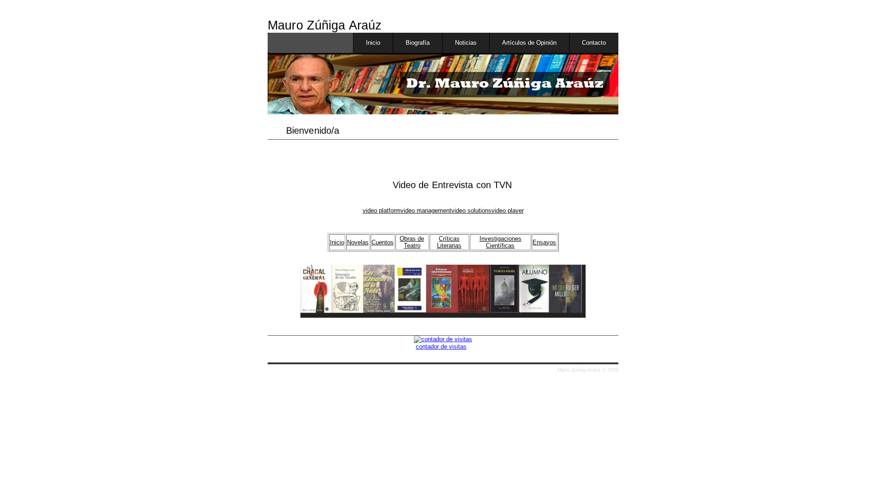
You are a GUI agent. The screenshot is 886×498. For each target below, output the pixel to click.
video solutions (471, 210)
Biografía (418, 42)
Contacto (594, 42)
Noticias (466, 42)
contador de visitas (441, 346)
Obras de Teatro (412, 242)
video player (507, 210)
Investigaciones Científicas (500, 242)
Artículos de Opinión (529, 42)
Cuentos (382, 242)
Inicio (373, 42)
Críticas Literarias (449, 242)
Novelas (358, 242)
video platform (382, 210)
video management (426, 210)
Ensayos (544, 242)
